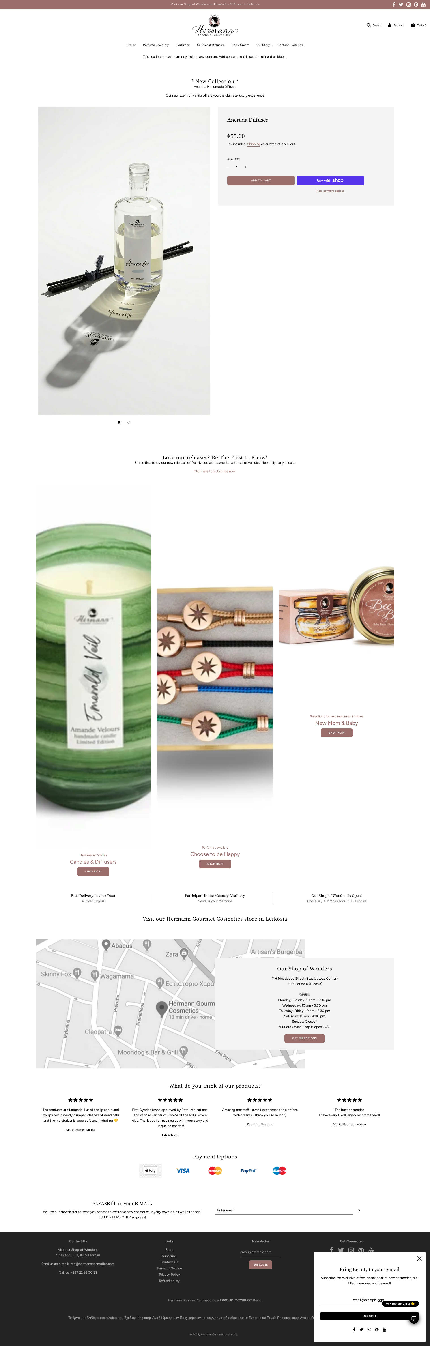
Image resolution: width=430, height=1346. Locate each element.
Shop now (93, 871)
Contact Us (169, 1262)
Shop (169, 1250)
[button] (119, 422)
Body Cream (240, 44)
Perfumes (183, 44)
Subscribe (169, 1256)
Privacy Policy (169, 1275)
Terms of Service (169, 1268)
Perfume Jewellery (156, 44)
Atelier (131, 44)
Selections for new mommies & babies (336, 716)
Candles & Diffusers (211, 44)
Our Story (263, 44)
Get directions (304, 1038)
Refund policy (169, 1281)
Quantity (233, 159)
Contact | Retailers (290, 44)
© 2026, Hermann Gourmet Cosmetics (213, 1334)
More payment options (330, 190)
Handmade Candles (93, 855)
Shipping (253, 144)
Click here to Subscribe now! (215, 471)
